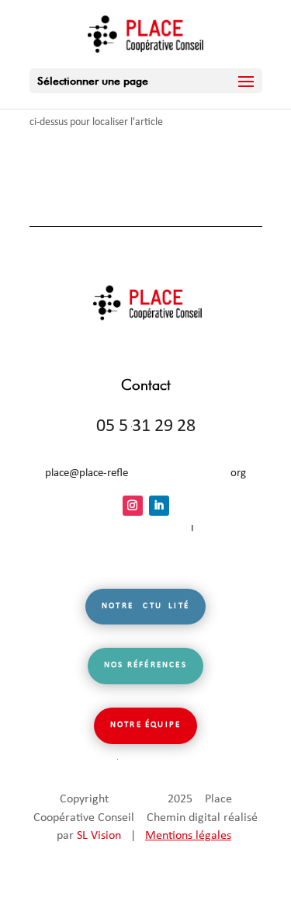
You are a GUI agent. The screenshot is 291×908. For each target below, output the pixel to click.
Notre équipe (145, 725)
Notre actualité (145, 606)
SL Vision (99, 836)
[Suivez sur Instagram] (133, 506)
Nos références (145, 665)
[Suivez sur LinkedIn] (159, 506)
